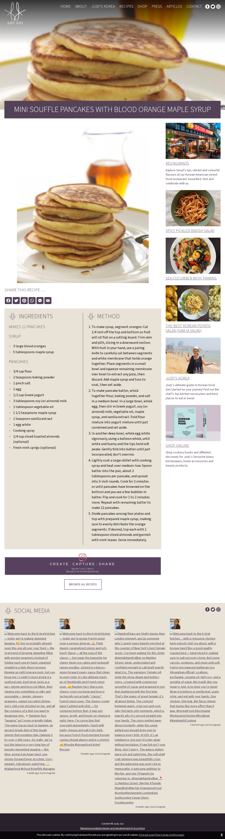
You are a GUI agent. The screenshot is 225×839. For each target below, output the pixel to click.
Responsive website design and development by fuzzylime (112, 828)
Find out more (146, 835)
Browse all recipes (83, 584)
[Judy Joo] (14, 13)
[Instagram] (218, 6)
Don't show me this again (170, 835)
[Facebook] (207, 6)
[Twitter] (213, 6)
